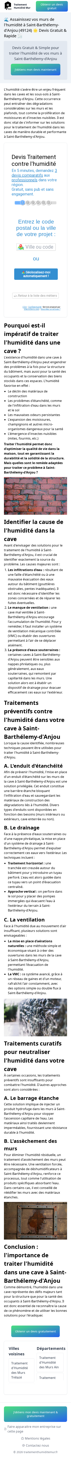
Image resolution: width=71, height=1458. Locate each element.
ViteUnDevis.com (31, 309)
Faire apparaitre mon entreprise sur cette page (34, 1428)
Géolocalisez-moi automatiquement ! (36, 274)
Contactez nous (37, 1445)
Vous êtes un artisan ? (50, 309)
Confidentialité (34, 307)
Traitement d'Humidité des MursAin (49, 1362)
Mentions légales (37, 1438)
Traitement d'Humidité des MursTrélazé (19, 1370)
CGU (24, 307)
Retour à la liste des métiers (37, 295)
